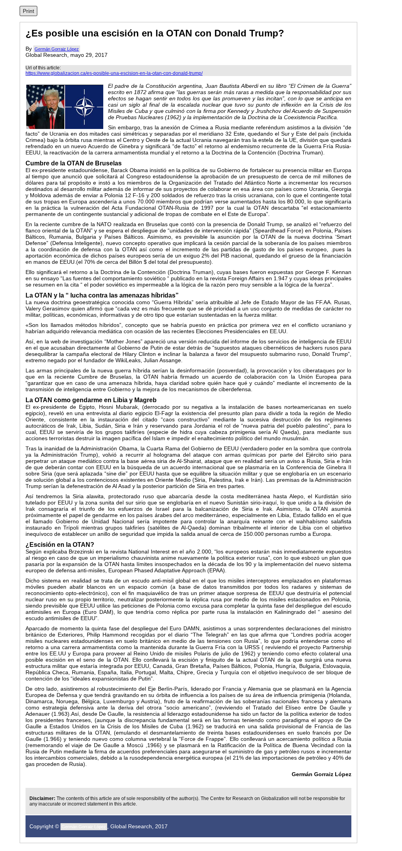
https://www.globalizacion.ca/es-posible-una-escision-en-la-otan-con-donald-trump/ (114, 73)
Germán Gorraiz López (57, 49)
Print (28, 11)
